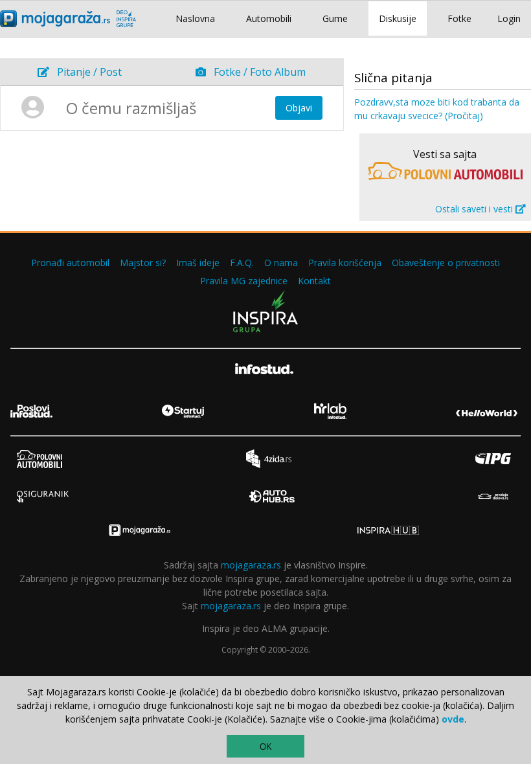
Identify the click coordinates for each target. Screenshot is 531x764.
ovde (453, 719)
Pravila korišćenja (344, 262)
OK (266, 747)
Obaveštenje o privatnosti (446, 262)
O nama (281, 262)
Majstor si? (143, 262)
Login (509, 18)
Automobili (268, 18)
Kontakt (314, 281)
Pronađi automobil (70, 262)
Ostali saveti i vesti (475, 209)
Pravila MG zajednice (244, 281)
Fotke (459, 18)
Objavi (299, 108)
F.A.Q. (242, 262)
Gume (335, 18)
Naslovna (195, 18)
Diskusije (397, 18)
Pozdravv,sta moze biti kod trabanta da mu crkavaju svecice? (436, 109)
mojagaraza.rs (251, 565)
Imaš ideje (198, 262)
